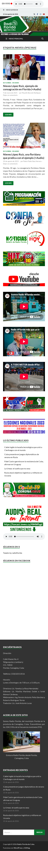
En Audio (15, 83)
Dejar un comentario (10, 95)
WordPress (18, 848)
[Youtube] (44, 14)
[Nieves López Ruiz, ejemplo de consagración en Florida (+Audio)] (24, 68)
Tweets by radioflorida (12, 553)
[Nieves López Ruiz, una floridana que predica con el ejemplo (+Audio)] (24, 136)
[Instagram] (40, 14)
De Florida (7, 83)
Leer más (7, 114)
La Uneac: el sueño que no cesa (17, 468)
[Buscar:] (24, 832)
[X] (34, 14)
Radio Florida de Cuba (25, 844)
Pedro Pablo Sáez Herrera (32, 161)
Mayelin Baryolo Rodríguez (31, 93)
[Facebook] (37, 14)
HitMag (27, 848)
